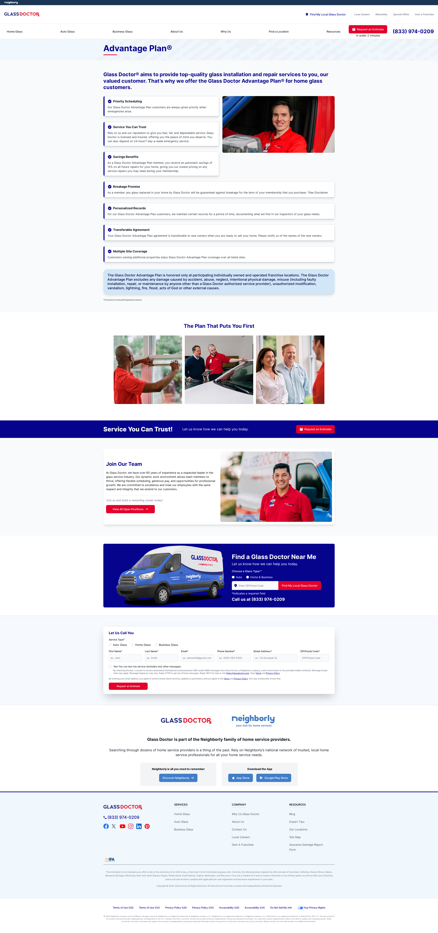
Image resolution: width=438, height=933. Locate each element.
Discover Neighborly (176, 778)
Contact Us (239, 829)
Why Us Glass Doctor (246, 814)
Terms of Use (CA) (149, 907)
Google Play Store (276, 778)
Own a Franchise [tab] (424, 14)
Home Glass (143, 644)
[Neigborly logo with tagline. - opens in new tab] (253, 721)
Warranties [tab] (381, 14)
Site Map (295, 837)
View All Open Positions (128, 509)
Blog (292, 814)
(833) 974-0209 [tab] (413, 31)
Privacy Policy (273, 673)
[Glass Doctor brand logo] (22, 14)
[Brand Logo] (132, 807)
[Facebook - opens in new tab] (106, 826)
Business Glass (168, 644)
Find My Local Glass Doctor (300, 585)
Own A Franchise (243, 844)
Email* (184, 651)
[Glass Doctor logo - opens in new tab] (186, 721)
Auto (239, 577)
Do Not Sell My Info (281, 907)
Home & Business (261, 577)
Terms (258, 673)
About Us (238, 821)
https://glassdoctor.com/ (237, 673)
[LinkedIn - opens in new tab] (139, 826)
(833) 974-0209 (268, 599)
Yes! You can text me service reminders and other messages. (147, 666)
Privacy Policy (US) (176, 907)
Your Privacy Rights (314, 907)
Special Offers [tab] (401, 14)
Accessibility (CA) (255, 907)
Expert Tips (296, 821)
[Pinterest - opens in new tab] (147, 826)
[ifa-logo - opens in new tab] (109, 860)
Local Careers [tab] (362, 14)
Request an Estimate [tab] (370, 29)
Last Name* (151, 651)
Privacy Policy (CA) (203, 907)
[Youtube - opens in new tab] (122, 826)
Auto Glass (120, 644)
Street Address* (262, 651)
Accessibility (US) (229, 907)
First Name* (115, 651)
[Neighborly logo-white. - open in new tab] (11, 2)
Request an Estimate (317, 429)
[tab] (325, 14)
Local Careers (241, 837)
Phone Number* (226, 651)
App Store (242, 778)
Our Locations (298, 829)
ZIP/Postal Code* (310, 651)
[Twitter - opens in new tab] (114, 826)
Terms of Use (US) (123, 907)
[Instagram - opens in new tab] (130, 826)
